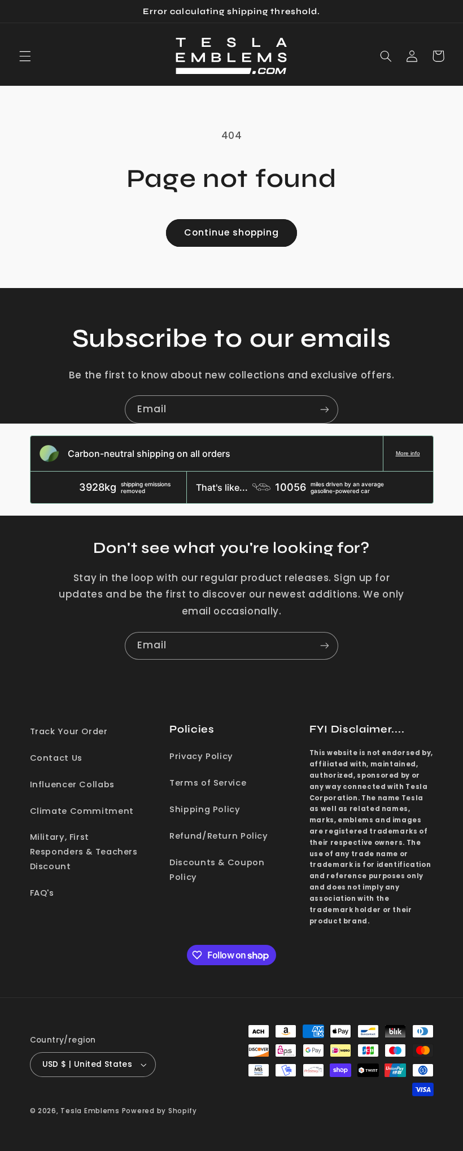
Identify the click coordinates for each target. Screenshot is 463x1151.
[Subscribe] (325, 409)
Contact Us (56, 758)
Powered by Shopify (159, 1110)
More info (408, 453)
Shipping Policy (204, 809)
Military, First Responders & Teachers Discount (84, 851)
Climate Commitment (82, 811)
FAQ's (42, 893)
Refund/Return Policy (218, 836)
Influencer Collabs (72, 784)
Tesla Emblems (90, 1110)
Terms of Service (207, 782)
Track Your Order (69, 731)
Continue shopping (231, 232)
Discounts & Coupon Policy (216, 870)
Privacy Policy (201, 756)
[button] (25, 56)
